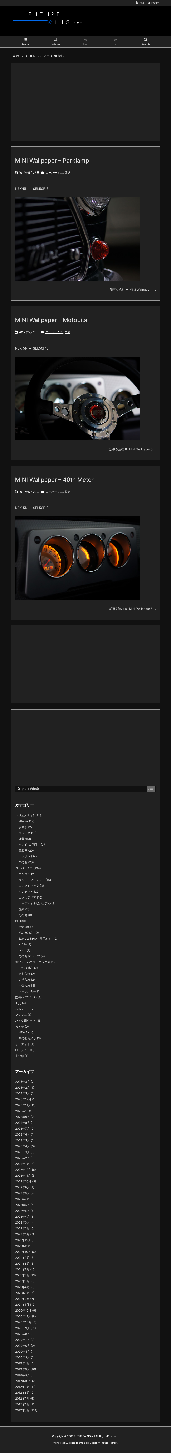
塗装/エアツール (28, 997)
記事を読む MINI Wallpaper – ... (133, 289)
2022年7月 (24, 1199)
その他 (26, 862)
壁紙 (67, 172)
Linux (24, 950)
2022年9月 (24, 1187)
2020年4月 (24, 1351)
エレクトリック (32, 885)
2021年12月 (25, 1240)
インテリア (29, 891)
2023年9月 (25, 1117)
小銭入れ (27, 985)
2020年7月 (24, 1340)
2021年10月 (25, 1252)
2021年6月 (25, 1275)
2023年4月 (25, 1146)
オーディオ (24, 1044)
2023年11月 (25, 1105)
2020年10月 (25, 1322)
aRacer (26, 821)
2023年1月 (24, 1164)
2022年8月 (25, 1193)
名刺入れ (27, 973)
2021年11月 (25, 1246)
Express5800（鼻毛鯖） (38, 938)
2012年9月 (25, 1386)
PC (20, 921)
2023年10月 (25, 1111)
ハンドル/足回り (33, 844)
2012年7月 (24, 1398)
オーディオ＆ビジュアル (37, 903)
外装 (25, 838)
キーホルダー (30, 991)
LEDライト (24, 1050)
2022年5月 (25, 1210)
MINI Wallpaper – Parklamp (52, 160)
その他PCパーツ (32, 956)
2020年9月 (25, 1328)
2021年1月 (25, 1304)
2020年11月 (25, 1316)
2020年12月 (25, 1310)
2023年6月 (24, 1134)
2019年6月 (25, 1369)
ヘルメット (24, 1009)
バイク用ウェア (27, 1020)
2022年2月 (24, 1228)
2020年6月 (25, 1345)
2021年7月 (25, 1269)
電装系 (26, 850)
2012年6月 (25, 1404)
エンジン (28, 856)
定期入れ (27, 979)
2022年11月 (25, 1175)
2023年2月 (25, 1158)
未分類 (21, 1056)
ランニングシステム (35, 880)
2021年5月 (24, 1281)
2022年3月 (25, 1222)
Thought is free (108, 1442)
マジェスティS (29, 815)
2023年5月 (25, 1140)
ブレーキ (27, 833)
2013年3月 (25, 1375)
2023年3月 (24, 1152)
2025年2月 (24, 1087)
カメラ (22, 1026)
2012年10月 (25, 1381)
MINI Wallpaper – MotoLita (51, 320)
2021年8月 (24, 1263)
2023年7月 (24, 1128)
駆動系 (26, 827)
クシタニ (23, 1015)
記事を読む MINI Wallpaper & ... (132, 449)
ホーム (20, 55)
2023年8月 (24, 1122)
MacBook (27, 927)
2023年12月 (25, 1099)
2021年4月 (24, 1287)
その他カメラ (30, 1038)
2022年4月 (25, 1216)
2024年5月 (24, 1093)
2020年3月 (25, 1357)
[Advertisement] (85, 102)
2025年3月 (25, 1081)
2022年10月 (25, 1181)
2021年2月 (24, 1298)
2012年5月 (26, 1410)
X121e (25, 944)
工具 (20, 1003)
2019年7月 (24, 1363)
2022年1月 (24, 1234)
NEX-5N (26, 1032)
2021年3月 (24, 1293)
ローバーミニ (41, 55)
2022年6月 (25, 1205)
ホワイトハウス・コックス (35, 962)
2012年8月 (24, 1392)
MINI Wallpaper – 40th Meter (54, 479)
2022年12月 (25, 1169)
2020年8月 (25, 1334)
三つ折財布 (28, 968)
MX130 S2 (29, 932)
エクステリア (30, 897)
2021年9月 (24, 1257)
